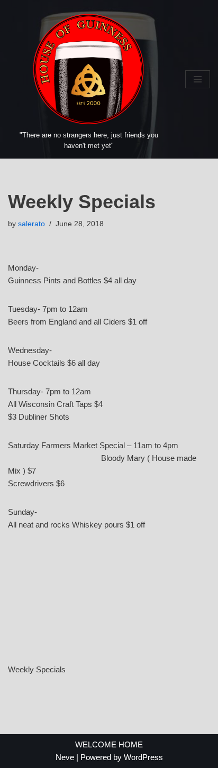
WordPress (143, 757)
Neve (65, 757)
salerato (31, 224)
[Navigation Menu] (197, 79)
